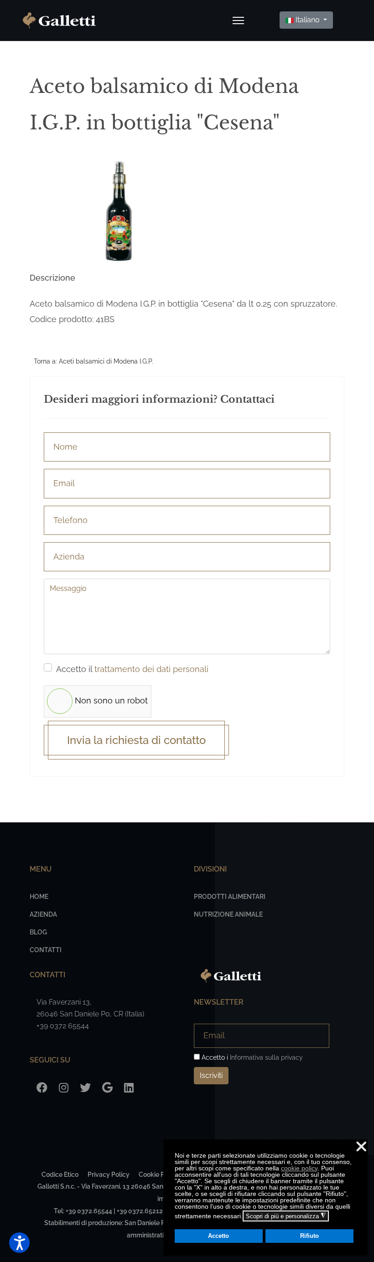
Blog (38, 932)
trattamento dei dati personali (151, 669)
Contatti (46, 950)
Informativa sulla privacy (266, 1057)
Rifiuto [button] (309, 1236)
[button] (19, 1242)
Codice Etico (60, 1174)
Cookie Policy (159, 1174)
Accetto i (251, 1057)
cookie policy (299, 1168)
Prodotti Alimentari (229, 896)
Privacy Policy (109, 1174)
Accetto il (132, 669)
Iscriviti (211, 1075)
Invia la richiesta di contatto (136, 740)
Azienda (43, 914)
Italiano (308, 19)
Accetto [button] (218, 1236)
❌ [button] (361, 1146)
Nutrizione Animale (228, 914)
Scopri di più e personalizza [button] (286, 1216)
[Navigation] (238, 20)
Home (39, 896)
